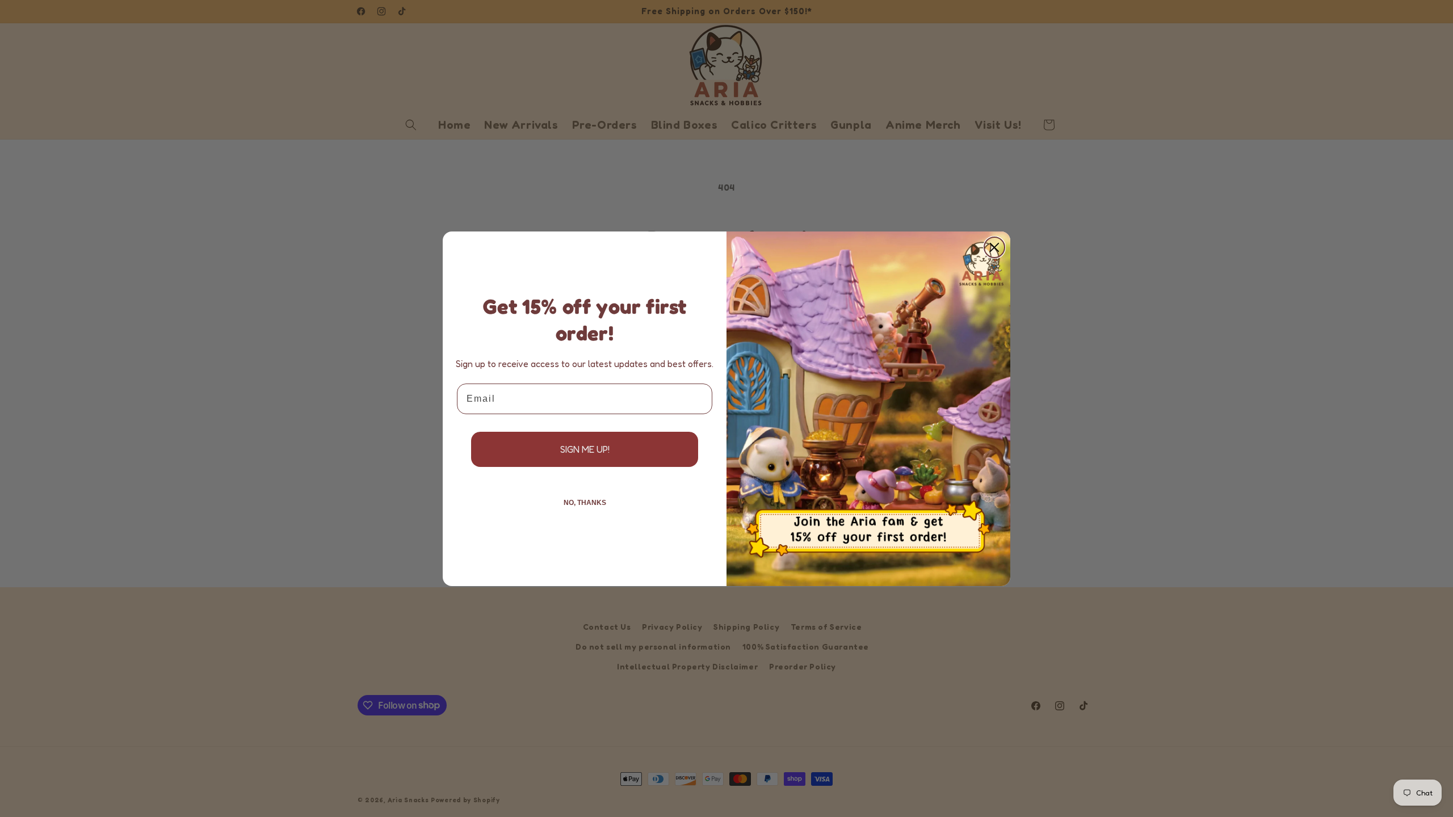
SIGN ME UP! (585, 449)
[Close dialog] (994, 247)
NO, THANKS (585, 503)
